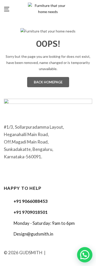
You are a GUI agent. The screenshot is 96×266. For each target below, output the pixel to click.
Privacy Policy (60, 252)
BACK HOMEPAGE (48, 82)
